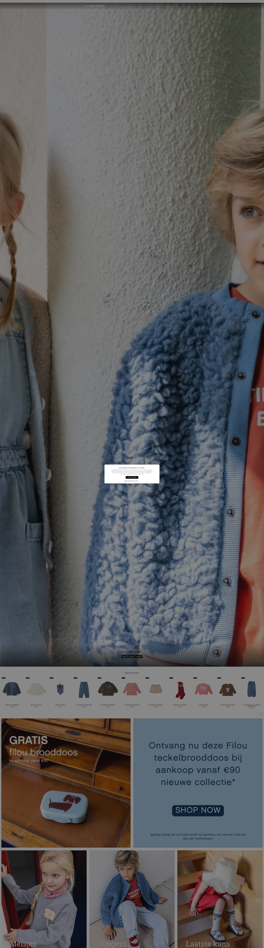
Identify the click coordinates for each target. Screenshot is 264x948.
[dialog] (132, 474)
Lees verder (141, 474)
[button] (132, 481)
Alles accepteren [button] (132, 477)
